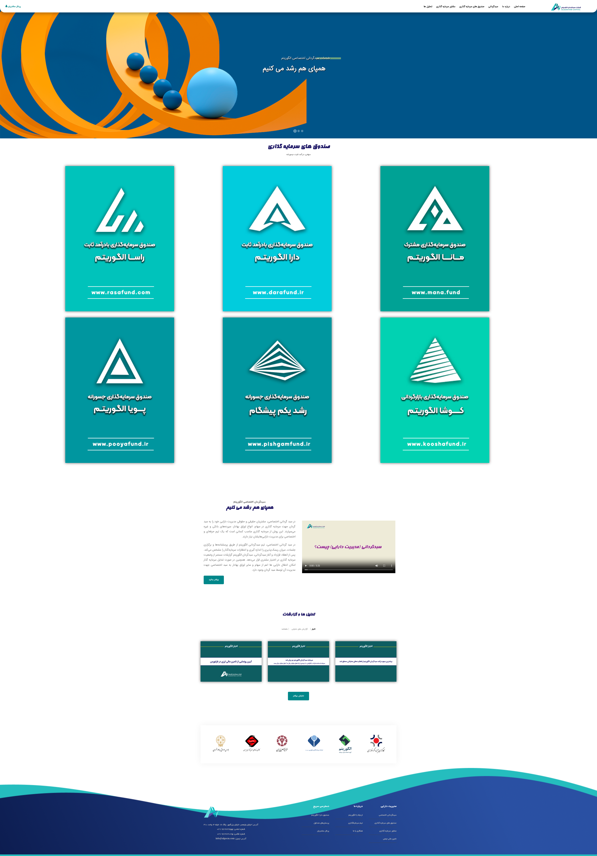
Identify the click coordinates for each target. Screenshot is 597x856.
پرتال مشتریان (14, 6)
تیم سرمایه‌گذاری (355, 823)
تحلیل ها (428, 7)
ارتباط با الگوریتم (356, 815)
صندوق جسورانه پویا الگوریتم (121, 449)
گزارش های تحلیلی (300, 629)
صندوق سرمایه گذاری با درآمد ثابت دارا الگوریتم (278, 298)
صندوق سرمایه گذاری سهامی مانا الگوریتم (436, 298)
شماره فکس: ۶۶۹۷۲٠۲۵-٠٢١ (231, 834)
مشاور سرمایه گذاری (445, 7)
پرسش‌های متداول (321, 823)
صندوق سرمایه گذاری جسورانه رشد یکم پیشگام (278, 449)
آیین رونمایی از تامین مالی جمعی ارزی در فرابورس (231, 656)
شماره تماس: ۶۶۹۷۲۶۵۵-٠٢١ (231, 829)
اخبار (313, 629)
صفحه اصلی (519, 7)
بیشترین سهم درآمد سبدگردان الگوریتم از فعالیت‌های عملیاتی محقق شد (366, 656)
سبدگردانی (493, 7)
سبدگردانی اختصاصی (387, 815)
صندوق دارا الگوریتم (320, 815)
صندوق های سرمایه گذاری (471, 7)
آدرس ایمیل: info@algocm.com (231, 839)
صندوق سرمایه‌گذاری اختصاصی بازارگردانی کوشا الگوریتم (436, 449)
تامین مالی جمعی (389, 839)
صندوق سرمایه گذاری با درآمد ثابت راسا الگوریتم (121, 298)
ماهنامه (285, 629)
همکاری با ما (358, 831)
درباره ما (506, 7)
